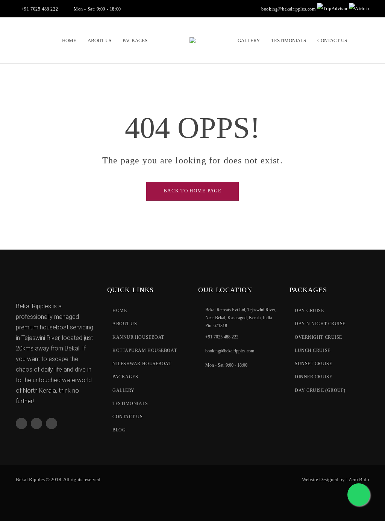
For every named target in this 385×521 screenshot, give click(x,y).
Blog (119, 430)
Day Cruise (309, 310)
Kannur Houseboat (138, 337)
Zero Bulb (359, 479)
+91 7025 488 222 (221, 337)
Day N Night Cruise (320, 323)
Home (119, 310)
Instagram (51, 423)
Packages (125, 376)
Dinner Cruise (313, 376)
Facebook (21, 423)
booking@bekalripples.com (288, 9)
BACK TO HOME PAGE (192, 190)
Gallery (123, 390)
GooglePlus (36, 423)
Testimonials (130, 403)
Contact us (127, 416)
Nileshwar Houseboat (141, 363)
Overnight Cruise (318, 337)
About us (124, 323)
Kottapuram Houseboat (144, 350)
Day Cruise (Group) (320, 390)
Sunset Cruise (313, 363)
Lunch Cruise (312, 350)
